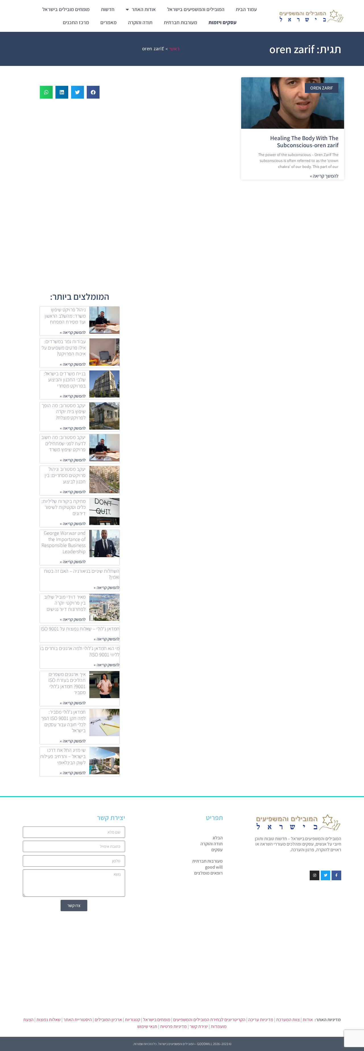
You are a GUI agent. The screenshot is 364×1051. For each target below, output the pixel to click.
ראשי (174, 48)
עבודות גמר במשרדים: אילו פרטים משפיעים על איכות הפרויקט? (64, 347)
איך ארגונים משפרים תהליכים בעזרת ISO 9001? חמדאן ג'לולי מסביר (67, 683)
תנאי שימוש (147, 1026)
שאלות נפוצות (48, 1020)
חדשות (107, 9)
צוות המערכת (288, 1020)
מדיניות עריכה (260, 1020)
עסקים (217, 850)
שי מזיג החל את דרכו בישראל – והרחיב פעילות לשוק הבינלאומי (63, 756)
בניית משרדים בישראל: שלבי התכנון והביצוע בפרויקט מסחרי (65, 379)
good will (214, 867)
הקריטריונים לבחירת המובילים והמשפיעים (209, 1020)
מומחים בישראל (156, 1020)
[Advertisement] (239, 225)
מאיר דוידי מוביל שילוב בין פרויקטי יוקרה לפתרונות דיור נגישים (65, 603)
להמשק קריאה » (73, 332)
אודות (308, 1020)
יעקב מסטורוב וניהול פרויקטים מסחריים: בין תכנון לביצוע (65, 475)
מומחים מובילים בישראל (66, 9)
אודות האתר (144, 9)
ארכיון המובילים (108, 1020)
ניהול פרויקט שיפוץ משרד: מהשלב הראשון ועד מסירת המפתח (65, 315)
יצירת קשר (199, 1026)
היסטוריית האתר (77, 1020)
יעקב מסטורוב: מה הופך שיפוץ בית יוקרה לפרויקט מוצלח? (64, 411)
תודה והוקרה (140, 22)
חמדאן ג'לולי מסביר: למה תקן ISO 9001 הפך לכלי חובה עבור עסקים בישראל (63, 721)
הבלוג (217, 838)
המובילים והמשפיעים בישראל (195, 9)
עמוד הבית (246, 9)
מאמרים (108, 22)
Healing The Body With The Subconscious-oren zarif (304, 141)
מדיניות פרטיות (173, 1026)
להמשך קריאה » (324, 176)
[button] (93, 92)
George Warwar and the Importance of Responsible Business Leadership (64, 542)
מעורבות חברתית (180, 22)
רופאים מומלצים (208, 873)
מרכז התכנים (76, 22)
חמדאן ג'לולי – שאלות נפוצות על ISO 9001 (80, 628)
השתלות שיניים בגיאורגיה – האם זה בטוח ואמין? (81, 574)
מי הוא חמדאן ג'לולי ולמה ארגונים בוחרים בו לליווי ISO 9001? (79, 651)
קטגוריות (132, 1020)
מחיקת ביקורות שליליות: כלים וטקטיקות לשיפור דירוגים (64, 507)
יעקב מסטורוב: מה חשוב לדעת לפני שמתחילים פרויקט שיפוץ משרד (63, 443)
